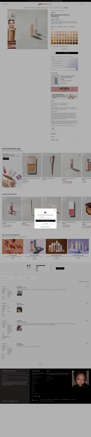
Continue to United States (45, 220)
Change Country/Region (45, 226)
